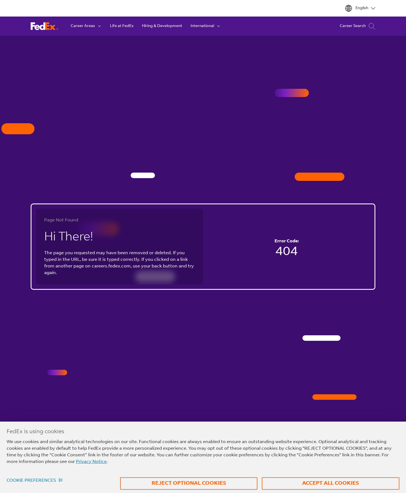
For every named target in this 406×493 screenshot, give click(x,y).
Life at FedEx (122, 26)
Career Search (353, 26)
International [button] (202, 26)
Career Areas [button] (83, 26)
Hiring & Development (162, 26)
